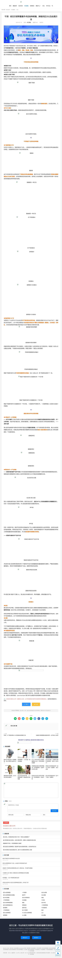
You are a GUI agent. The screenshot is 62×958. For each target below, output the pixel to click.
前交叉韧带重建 (6, 892)
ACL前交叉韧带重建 (27, 912)
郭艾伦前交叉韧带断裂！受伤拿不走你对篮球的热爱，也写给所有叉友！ (20, 846)
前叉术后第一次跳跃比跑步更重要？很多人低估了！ (52, 761)
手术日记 (48, 5)
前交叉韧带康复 (19, 949)
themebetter (21, 948)
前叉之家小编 (14, 725)
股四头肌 (24, 907)
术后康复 (26, 5)
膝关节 (23, 895)
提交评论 (54, 810)
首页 (10, 5)
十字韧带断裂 (45, 905)
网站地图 (28, 948)
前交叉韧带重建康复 (8, 902)
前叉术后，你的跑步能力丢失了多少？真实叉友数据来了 (16, 837)
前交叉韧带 (44, 892)
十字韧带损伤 (6, 910)
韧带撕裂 (5, 915)
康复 (23, 902)
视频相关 (32, 5)
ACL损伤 (25, 949)
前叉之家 (31, 2)
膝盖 (43, 897)
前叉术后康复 (6, 897)
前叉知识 (21, 5)
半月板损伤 (44, 907)
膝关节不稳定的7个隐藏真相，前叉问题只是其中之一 (10, 761)
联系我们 (36, 937)
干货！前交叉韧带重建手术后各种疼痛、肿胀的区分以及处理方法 (37, 710)
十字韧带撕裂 (6, 900)
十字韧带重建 (31, 951)
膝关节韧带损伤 (31, 949)
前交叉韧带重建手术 (53, 948)
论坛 (43, 5)
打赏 (36, 704)
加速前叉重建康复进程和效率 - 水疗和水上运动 (47, 735)
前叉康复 (44, 915)
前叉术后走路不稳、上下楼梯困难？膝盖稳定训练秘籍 (24, 777)
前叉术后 (44, 902)
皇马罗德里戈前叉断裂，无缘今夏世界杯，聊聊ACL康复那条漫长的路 (19, 840)
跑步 (43, 910)
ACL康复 (24, 915)
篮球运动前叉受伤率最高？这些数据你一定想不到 (38, 777)
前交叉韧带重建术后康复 (9, 895)
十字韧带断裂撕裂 (49, 949)
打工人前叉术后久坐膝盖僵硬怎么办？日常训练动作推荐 (38, 761)
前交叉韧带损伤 (26, 897)
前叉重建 (44, 895)
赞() (26, 704)
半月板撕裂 (42, 949)
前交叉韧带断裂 (6, 912)
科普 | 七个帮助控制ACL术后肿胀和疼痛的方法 (15, 735)
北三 (43, 912)
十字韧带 (24, 892)
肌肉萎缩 (5, 907)
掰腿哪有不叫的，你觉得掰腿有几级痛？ (12, 843)
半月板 (43, 900)
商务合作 (25, 937)
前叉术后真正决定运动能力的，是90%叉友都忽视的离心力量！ (18, 849)
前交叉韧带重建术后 (8, 905)
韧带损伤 (24, 905)
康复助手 (15, 5)
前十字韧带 (25, 910)
